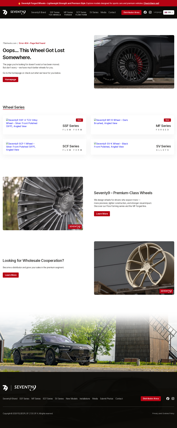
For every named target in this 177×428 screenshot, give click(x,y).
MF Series (36, 398)
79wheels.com (9, 43)
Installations (85, 398)
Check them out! (151, 3)
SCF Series (48, 398)
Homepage (10, 79)
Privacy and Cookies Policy (163, 413)
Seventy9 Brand (38, 12)
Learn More (102, 213)
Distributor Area (131, 12)
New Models (71, 398)
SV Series (94, 12)
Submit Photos (106, 398)
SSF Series (24, 398)
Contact (112, 12)
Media (103, 12)
